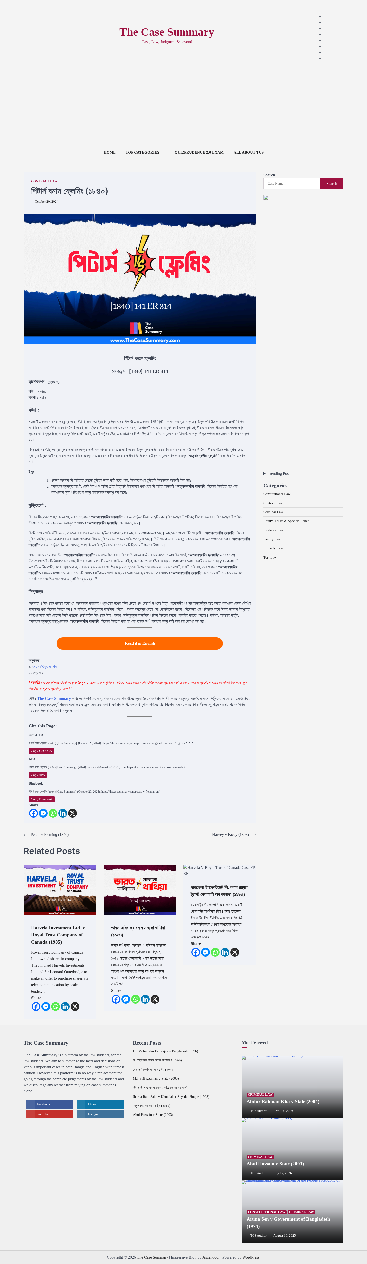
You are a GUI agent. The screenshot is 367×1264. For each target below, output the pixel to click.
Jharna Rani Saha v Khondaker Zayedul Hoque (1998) (171, 1097)
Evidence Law (273, 530)
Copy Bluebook (42, 799)
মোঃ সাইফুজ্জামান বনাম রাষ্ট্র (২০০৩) (154, 1069)
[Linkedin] (62, 813)
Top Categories (142, 152)
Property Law (273, 548)
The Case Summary (166, 32)
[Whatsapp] (53, 813)
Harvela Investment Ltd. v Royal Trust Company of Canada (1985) (58, 935)
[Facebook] (33, 813)
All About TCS (249, 152)
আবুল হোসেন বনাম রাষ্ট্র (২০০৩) (152, 1106)
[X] (72, 813)
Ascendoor (211, 1257)
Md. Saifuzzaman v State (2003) (156, 1078)
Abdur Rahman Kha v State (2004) (283, 1101)
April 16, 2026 (283, 1111)
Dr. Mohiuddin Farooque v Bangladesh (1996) (165, 1051)
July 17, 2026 (282, 1173)
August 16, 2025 (284, 1235)
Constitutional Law (276, 494)
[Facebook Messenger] (43, 813)
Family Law (272, 539)
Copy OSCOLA (41, 751)
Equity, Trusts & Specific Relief (286, 521)
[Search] (27, 35)
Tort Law (270, 557)
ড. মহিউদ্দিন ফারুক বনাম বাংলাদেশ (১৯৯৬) (157, 1060)
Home (110, 152)
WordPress (250, 1257)
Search (269, 175)
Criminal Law (273, 512)
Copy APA (38, 775)
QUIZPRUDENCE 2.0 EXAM (199, 152)
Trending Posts (279, 473)
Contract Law (44, 181)
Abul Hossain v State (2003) (153, 1115)
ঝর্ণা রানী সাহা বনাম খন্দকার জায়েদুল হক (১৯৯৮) (160, 1087)
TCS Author (258, 1111)
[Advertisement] (183, 108)
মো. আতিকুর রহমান (44, 666)
